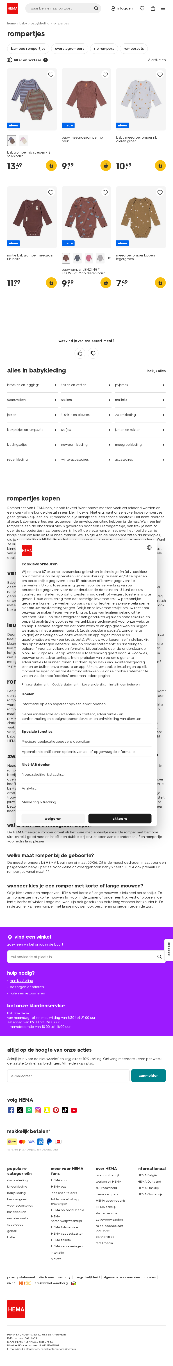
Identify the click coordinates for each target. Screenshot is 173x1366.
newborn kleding (74, 445)
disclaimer (46, 1277)
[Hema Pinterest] (56, 1110)
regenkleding (17, 460)
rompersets (134, 48)
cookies (150, 1277)
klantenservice (106, 1213)
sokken (66, 400)
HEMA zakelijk (106, 1207)
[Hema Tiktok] (65, 1110)
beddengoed (17, 1199)
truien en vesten (73, 385)
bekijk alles (156, 371)
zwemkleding (125, 415)
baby (23, 23)
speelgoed (15, 1224)
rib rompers (104, 48)
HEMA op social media (67, 1210)
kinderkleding (17, 1186)
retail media (104, 1243)
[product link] (32, 99)
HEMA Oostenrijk (149, 1194)
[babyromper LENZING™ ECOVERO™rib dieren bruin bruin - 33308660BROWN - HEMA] (66, 258)
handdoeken (16, 1212)
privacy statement (21, 1277)
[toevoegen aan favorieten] (51, 74)
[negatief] (93, 353)
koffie (11, 1237)
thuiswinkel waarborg (51, 1283)
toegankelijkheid (87, 1277)
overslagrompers (69, 48)
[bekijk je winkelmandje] (153, 8)
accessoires (124, 460)
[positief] (80, 353)
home (11, 23)
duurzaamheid (106, 1188)
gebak (12, 1231)
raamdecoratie (18, 1218)
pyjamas (121, 385)
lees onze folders (64, 1193)
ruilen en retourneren (27, 993)
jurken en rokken (127, 430)
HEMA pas (58, 1186)
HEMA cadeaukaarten (67, 1234)
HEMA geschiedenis (110, 1200)
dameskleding (17, 1180)
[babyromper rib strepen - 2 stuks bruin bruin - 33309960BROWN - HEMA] (11, 140)
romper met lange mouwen (64, 906)
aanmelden (149, 1075)
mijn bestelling (21, 980)
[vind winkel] (159, 957)
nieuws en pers (107, 1194)
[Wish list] (142, 8)
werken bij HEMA (108, 1181)
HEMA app (59, 1180)
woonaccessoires (20, 1205)
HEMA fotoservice (64, 1227)
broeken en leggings (23, 385)
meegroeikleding (128, 445)
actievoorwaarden (109, 1219)
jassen (11, 415)
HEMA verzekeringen (67, 1246)
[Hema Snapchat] (47, 1110)
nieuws (56, 1259)
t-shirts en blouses (75, 415)
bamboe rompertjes (28, 48)
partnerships (105, 1237)
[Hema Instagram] (38, 1110)
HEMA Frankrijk (148, 1188)
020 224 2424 (18, 1013)
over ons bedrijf (107, 1175)
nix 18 (11, 1283)
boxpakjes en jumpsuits (25, 430)
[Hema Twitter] (20, 1110)
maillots (121, 400)
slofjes (66, 430)
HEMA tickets (61, 1240)
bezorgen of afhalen (27, 987)
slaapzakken (16, 400)
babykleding (40, 23)
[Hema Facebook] (11, 1110)
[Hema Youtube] (74, 1110)
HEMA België (147, 1175)
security (64, 1277)
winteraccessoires (75, 460)
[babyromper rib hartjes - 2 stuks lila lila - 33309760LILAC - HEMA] (23, 140)
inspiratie (57, 1253)
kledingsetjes (17, 445)
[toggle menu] (163, 8)
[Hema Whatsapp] (29, 1110)
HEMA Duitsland (149, 1181)
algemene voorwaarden (121, 1277)
